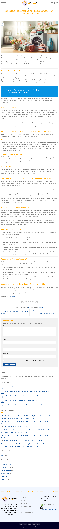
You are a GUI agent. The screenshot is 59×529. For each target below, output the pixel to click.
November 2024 (6, 464)
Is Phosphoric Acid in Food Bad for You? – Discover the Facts (29, 417)
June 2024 (4, 479)
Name (5, 339)
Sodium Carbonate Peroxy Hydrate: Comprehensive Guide (23, 91)
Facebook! (12, 296)
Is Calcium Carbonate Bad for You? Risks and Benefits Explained (22, 440)
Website (5, 353)
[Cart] (57, 3)
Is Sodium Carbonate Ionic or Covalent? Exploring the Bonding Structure (27, 391)
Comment (6, 325)
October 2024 (5, 467)
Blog (29, 8)
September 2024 (6, 470)
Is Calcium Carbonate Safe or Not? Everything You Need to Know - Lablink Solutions (26, 444)
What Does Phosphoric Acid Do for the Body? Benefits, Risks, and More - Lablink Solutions (28, 416)
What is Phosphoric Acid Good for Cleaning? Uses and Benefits (23, 396)
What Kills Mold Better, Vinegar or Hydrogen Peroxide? (21, 400)
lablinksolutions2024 (38, 18)
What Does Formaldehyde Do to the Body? (16, 426)
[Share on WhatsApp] (22, 302)
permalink (40, 307)
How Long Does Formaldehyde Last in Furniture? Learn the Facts (24, 405)
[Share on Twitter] (28, 302)
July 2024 (4, 476)
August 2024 (5, 473)
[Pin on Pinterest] (33, 302)
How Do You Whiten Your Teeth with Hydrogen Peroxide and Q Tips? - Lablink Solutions (27, 430)
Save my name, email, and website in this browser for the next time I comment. (27, 361)
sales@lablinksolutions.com (50, 509)
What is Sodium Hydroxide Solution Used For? (19, 387)
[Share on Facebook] (25, 302)
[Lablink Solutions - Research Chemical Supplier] (29, 3)
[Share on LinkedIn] (36, 302)
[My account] (54, 3)
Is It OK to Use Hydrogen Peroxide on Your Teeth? (29, 431)
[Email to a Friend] (31, 302)
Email (5, 346)
